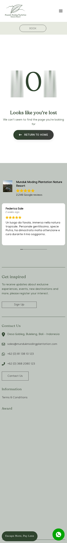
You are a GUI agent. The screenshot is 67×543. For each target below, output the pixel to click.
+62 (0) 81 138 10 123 (20, 354)
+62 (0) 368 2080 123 (21, 363)
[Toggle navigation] (53, 11)
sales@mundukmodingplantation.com (32, 344)
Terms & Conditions (15, 397)
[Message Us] (58, 534)
